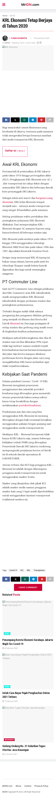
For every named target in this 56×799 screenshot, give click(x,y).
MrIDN (4, 792)
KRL (28, 570)
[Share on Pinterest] (41, 119)
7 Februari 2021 (11, 701)
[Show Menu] (3, 4)
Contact (27, 786)
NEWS (12, 16)
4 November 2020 (41, 38)
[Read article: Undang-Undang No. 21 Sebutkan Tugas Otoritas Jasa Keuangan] (28, 724)
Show (21, 151)
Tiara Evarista (19, 38)
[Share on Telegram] (33, 119)
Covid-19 (13, 570)
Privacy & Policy (41, 786)
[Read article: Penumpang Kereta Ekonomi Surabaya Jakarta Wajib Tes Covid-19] (28, 618)
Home (4, 16)
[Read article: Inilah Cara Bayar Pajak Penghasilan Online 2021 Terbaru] (28, 671)
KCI (22, 570)
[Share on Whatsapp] (24, 119)
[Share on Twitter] (15, 119)
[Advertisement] (28, 92)
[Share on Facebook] (6, 119)
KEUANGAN (9, 740)
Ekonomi (15, 323)
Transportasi (39, 570)
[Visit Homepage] (30, 4)
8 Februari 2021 (11, 648)
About (18, 786)
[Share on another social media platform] (50, 119)
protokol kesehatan (30, 405)
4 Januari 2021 (10, 754)
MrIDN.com (7, 786)
